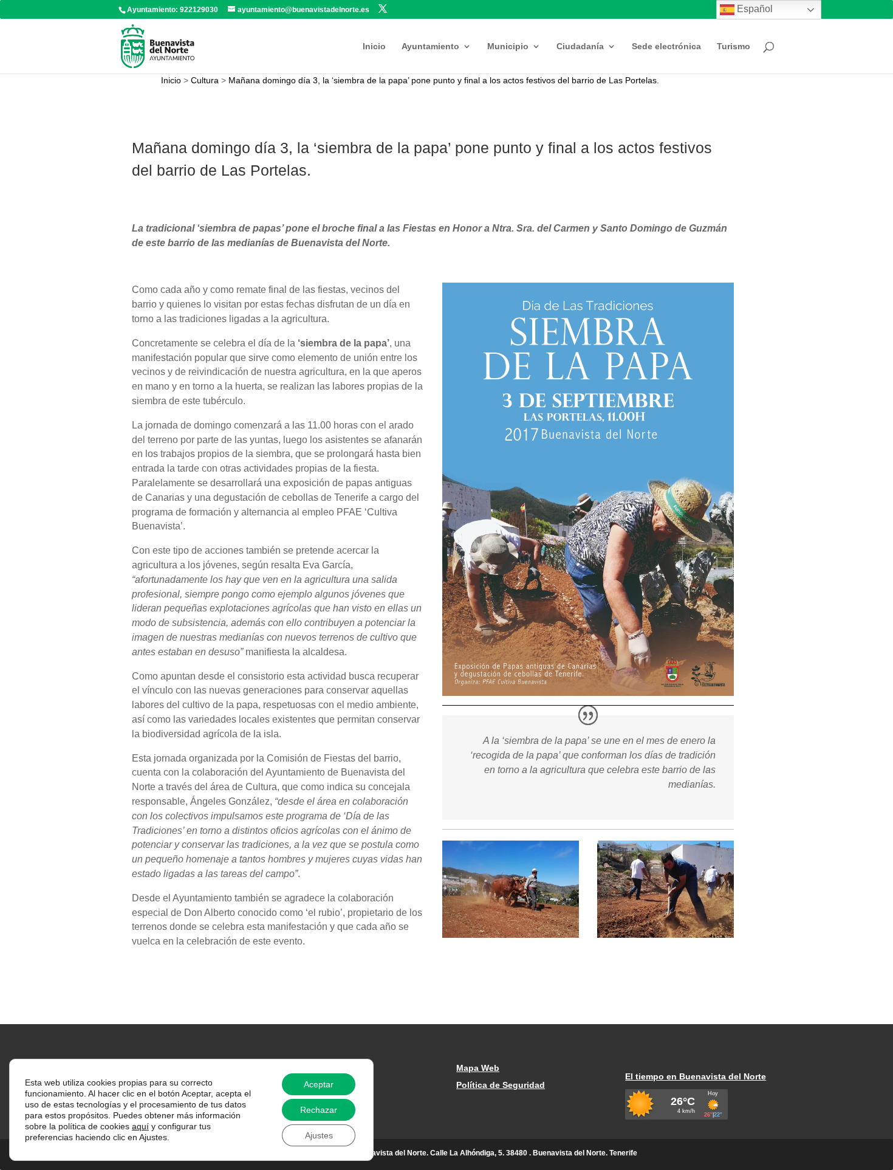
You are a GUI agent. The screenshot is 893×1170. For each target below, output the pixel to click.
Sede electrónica (666, 46)
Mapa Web (477, 1068)
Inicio (374, 46)
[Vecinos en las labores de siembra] (665, 938)
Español (753, 9)
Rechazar (318, 1110)
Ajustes (319, 1135)
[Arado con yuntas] (511, 938)
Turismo (733, 46)
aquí (140, 1126)
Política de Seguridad (500, 1085)
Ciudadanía (580, 46)
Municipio (508, 46)
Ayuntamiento (430, 46)
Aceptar (319, 1084)
